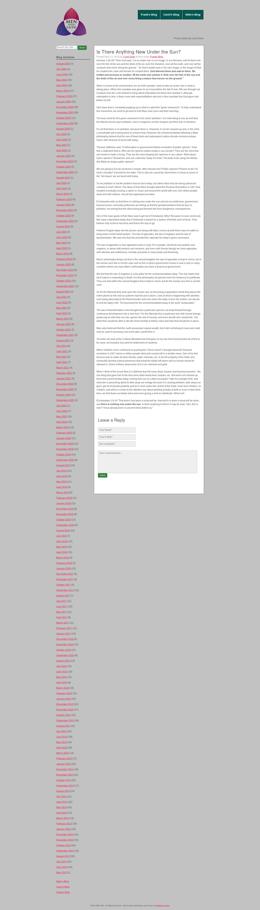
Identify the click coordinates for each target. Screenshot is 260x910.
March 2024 (62, 194)
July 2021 (61, 346)
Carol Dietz (129, 56)
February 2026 (64, 96)
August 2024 (63, 177)
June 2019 (62, 476)
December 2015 (64, 704)
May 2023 (61, 243)
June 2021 (62, 351)
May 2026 (61, 80)
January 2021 (63, 378)
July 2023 (61, 232)
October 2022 (63, 281)
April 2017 (61, 617)
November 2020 (64, 389)
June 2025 (62, 139)
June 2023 (62, 237)
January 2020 (63, 438)
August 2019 (63, 465)
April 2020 (61, 422)
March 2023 (62, 253)
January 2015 (63, 764)
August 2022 (63, 291)
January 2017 (63, 633)
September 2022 (65, 286)
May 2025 (61, 145)
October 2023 (63, 215)
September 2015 (65, 720)
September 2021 (65, 335)
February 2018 (64, 563)
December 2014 (64, 769)
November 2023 (64, 210)
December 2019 (64, 443)
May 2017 (61, 612)
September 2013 (65, 851)
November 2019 (64, 449)
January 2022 (63, 324)
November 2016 (64, 644)
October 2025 (63, 118)
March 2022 (62, 319)
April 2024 (61, 188)
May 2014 (61, 807)
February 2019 (64, 498)
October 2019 (63, 454)
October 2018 (63, 519)
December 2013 (64, 834)
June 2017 (62, 606)
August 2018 (63, 530)
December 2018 (64, 509)
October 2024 (63, 167)
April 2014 (61, 813)
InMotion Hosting (163, 906)
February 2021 (64, 373)
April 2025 (61, 150)
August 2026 (63, 63)
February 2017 (64, 628)
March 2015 (62, 753)
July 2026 (61, 69)
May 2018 (61, 547)
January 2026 (63, 101)
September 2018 (65, 525)
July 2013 (61, 861)
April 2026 (61, 85)
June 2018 (62, 541)
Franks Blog (156, 56)
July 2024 (61, 183)
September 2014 (65, 785)
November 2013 (64, 840)
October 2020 (63, 395)
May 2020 (61, 416)
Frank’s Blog (149, 14)
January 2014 (63, 829)
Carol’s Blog (171, 14)
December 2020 (64, 384)
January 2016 (63, 699)
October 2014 (63, 780)
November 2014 (64, 775)
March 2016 (62, 688)
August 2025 (63, 129)
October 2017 (63, 585)
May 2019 (61, 481)
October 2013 (63, 845)
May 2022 (61, 308)
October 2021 (63, 329)
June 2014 (62, 802)
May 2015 (61, 742)
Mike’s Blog (193, 14)
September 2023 (65, 221)
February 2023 (64, 259)
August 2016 (63, 661)
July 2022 (61, 297)
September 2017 (65, 590)
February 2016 (64, 693)
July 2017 (61, 601)
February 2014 (64, 823)
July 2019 (61, 471)
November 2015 (64, 709)
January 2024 (63, 205)
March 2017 (62, 623)
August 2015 (63, 726)
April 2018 (61, 552)
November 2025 (64, 112)
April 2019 (61, 487)
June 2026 (62, 74)
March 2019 (62, 492)
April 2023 (61, 248)
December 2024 (64, 161)
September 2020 (65, 400)
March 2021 (62, 367)
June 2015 (62, 737)
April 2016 (61, 682)
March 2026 (62, 91)
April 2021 (61, 362)
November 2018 (64, 514)
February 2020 (64, 433)
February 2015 (64, 758)
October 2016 (63, 650)
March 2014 (62, 818)
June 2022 (62, 302)
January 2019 (63, 503)
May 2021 (61, 357)
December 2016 (64, 639)
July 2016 (61, 666)
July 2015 (61, 731)
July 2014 (61, 796)
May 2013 (61, 872)
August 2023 (63, 226)
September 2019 (65, 460)
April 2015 (61, 747)
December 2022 (64, 270)
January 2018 (63, 568)
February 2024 (64, 199)
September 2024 (65, 172)
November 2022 (64, 275)
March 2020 (62, 427)
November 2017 (64, 579)
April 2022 (61, 313)
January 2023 (63, 264)
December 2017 (64, 574)
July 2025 (61, 134)
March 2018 (62, 557)
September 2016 (65, 655)
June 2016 (62, 671)
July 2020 (61, 405)
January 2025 (63, 156)
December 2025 (64, 107)
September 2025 (65, 123)
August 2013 (63, 856)
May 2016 (61, 677)
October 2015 (63, 715)
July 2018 (61, 536)
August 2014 (63, 791)
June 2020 (62, 411)
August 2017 (63, 595)
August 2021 (63, 340)
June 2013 (62, 867)
